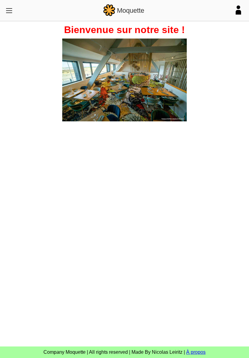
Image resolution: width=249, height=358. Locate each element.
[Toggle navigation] (9, 11)
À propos (196, 352)
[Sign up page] (238, 10)
